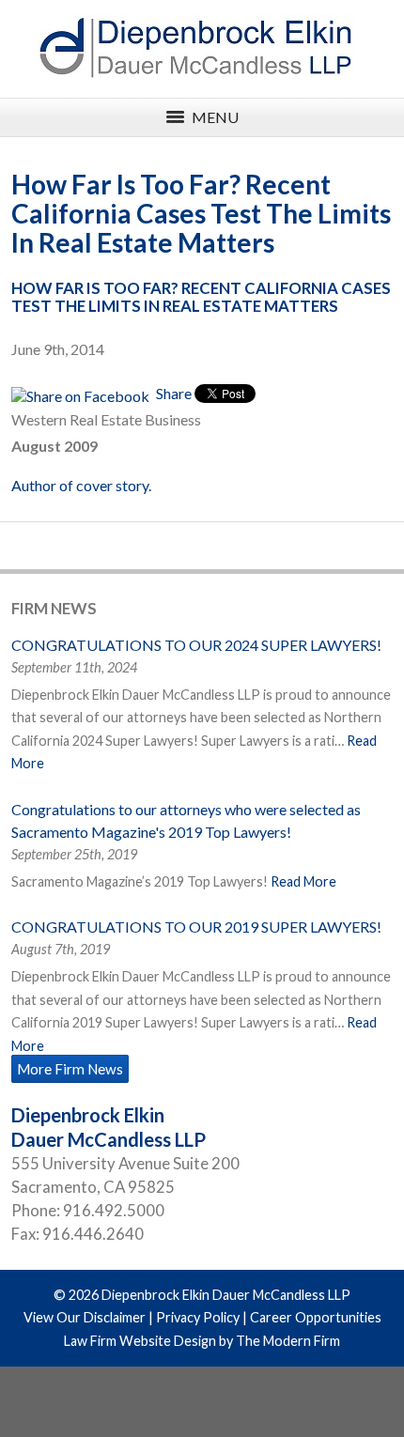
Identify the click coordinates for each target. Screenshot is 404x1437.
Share (172, 393)
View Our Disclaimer (84, 1317)
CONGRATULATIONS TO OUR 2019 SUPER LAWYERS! (196, 926)
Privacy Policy (198, 1317)
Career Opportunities (315, 1317)
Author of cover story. (81, 485)
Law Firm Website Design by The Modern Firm (202, 1341)
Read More (303, 881)
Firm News (54, 608)
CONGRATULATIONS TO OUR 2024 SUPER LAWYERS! (196, 645)
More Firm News (70, 1068)
